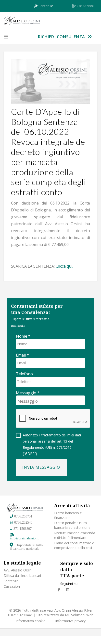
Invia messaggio (41, 467)
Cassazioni (12, 586)
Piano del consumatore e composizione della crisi (74, 545)
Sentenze (11, 581)
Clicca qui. (64, 266)
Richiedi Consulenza (62, 36)
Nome (23, 336)
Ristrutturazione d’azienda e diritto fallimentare (74, 535)
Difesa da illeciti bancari (22, 575)
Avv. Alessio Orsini (18, 570)
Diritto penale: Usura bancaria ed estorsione (72, 525)
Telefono (24, 374)
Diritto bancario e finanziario (68, 515)
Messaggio (27, 392)
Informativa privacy (70, 621)
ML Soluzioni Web (79, 615)
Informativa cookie (30, 621)
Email (22, 355)
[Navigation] (6, 36)
